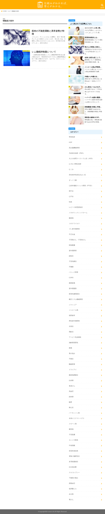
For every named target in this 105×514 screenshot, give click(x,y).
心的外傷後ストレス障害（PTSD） (81, 185)
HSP (70, 142)
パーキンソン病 (74, 413)
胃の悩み (72, 353)
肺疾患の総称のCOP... (92, 117)
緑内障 (71, 397)
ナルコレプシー (74, 472)
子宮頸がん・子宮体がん (77, 240)
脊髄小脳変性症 (74, 456)
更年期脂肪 (73, 288)
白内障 (71, 380)
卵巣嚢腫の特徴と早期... (93, 107)
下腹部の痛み (73, 478)
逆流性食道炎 (73, 451)
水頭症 (71, 326)
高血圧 (71, 391)
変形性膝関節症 (74, 294)
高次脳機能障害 (74, 148)
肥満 (70, 348)
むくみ (71, 169)
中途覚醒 (72, 445)
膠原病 (71, 429)
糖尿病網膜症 (73, 375)
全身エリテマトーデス (76, 418)
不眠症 (71, 359)
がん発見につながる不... (93, 87)
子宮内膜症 (73, 261)
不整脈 (71, 267)
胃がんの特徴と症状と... (93, 47)
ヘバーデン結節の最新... (93, 97)
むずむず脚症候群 (75, 164)
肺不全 (71, 191)
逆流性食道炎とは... (91, 37)
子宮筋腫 (72, 434)
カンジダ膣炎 (73, 440)
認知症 (71, 256)
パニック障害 (73, 272)
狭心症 (71, 407)
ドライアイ (73, 369)
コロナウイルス (74, 223)
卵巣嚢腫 (72, 245)
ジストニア (73, 305)
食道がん (72, 386)
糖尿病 (71, 218)
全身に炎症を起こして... (93, 57)
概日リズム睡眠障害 (76, 299)
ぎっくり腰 (73, 180)
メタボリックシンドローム (78, 212)
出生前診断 (73, 467)
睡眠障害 (72, 364)
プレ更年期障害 (74, 229)
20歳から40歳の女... (91, 76)
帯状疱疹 (72, 137)
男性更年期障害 (74, 321)
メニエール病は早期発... (93, 67)
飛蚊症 (71, 332)
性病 (70, 202)
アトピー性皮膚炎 (75, 337)
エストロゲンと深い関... (93, 28)
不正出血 (72, 234)
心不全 (71, 196)
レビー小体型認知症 (76, 207)
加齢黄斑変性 (73, 342)
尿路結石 (72, 483)
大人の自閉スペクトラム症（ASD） (81, 158)
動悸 (70, 402)
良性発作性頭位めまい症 (77, 175)
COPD (71, 277)
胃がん (71, 499)
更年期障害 (73, 250)
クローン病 (73, 424)
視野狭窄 (72, 315)
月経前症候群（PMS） (77, 153)
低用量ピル (73, 489)
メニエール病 (73, 310)
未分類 (71, 494)
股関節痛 (72, 283)
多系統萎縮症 (73, 461)
